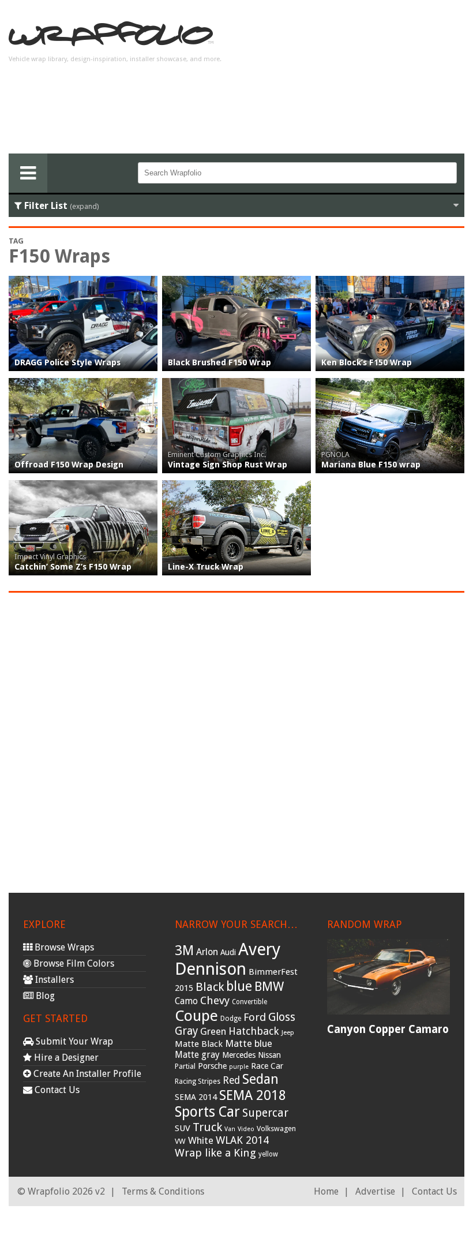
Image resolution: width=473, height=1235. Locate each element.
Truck (207, 1127)
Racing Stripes (197, 1081)
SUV (182, 1128)
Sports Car (207, 1111)
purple (239, 1067)
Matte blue (248, 1043)
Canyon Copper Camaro (388, 1029)
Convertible (249, 1002)
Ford (254, 1017)
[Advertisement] (372, 81)
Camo (186, 1001)
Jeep (287, 1032)
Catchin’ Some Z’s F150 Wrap (73, 566)
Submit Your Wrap (73, 1041)
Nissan (269, 1055)
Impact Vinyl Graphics (50, 556)
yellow (268, 1154)
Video (246, 1129)
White (200, 1140)
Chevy (215, 1000)
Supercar (265, 1113)
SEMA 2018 (252, 1095)
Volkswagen (276, 1128)
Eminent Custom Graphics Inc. (217, 454)
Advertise (375, 1191)
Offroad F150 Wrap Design (68, 464)
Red (231, 1080)
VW (180, 1141)
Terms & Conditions (163, 1191)
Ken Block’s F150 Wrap (366, 362)
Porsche (212, 1066)
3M (184, 950)
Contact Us (56, 1089)
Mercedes (239, 1055)
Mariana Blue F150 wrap (371, 464)
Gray (186, 1031)
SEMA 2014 (196, 1097)
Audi (228, 952)
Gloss (281, 1017)
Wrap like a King (215, 1152)
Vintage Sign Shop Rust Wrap (227, 464)
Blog (44, 995)
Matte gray (197, 1054)
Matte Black (199, 1044)
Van (229, 1129)
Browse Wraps (63, 947)
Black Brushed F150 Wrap (219, 362)
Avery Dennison (227, 959)
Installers (53, 979)
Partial (185, 1066)
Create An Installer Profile (86, 1073)
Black (210, 987)
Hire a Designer (65, 1057)
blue (239, 986)
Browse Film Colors (72, 963)
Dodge (230, 1019)
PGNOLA (335, 454)
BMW (269, 986)
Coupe (196, 1015)
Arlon (207, 951)
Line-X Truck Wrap (205, 566)
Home (326, 1191)
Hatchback (253, 1031)
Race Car (267, 1066)
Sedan (260, 1079)
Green (213, 1031)
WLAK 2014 (242, 1140)
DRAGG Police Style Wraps (67, 362)
